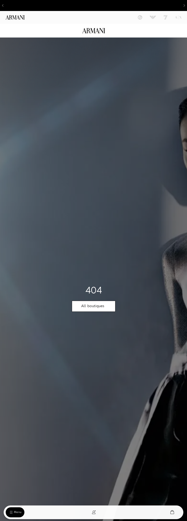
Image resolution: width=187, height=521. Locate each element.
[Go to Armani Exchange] (178, 17)
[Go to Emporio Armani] (153, 17)
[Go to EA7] (165, 17)
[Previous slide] (2, 5)
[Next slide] (184, 5)
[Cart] (172, 512)
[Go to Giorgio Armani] (140, 17)
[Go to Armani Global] (15, 17)
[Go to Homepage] (93, 30)
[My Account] (94, 512)
